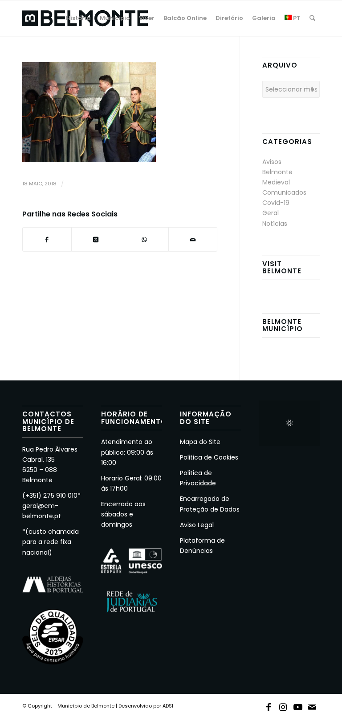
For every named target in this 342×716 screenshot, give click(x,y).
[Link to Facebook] (268, 705)
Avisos (271, 161)
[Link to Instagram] (283, 705)
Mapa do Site (200, 441)
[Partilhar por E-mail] (193, 239)
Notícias (274, 223)
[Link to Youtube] (298, 705)
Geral (270, 212)
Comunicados (284, 192)
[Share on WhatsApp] (144, 239)
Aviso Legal (197, 524)
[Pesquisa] (312, 18)
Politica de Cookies (209, 457)
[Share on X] (96, 239)
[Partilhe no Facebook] (47, 239)
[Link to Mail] (312, 705)
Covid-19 (275, 202)
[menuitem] (78, 18)
